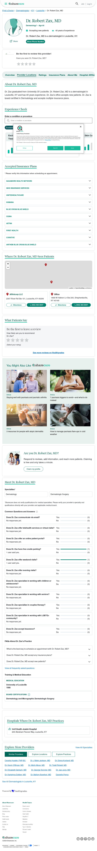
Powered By (6, 791)
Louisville (40, 10)
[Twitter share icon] (89, 839)
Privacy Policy (48, 139)
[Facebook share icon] (78, 839)
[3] (26, 63)
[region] (48, 138)
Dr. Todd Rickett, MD (58, 765)
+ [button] (8, 263)
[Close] (80, 126)
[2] (22, 63)
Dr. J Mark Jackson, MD (40, 760)
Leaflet (71, 288)
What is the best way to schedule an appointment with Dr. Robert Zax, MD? (38, 648)
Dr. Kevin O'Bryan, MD (14, 765)
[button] (36, 511)
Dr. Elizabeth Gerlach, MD (15, 770)
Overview (10, 74)
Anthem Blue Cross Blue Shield (21, 244)
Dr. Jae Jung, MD (63, 770)
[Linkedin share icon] (85, 839)
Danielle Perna (62, 774)
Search (77, 3)
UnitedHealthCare (15, 195)
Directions (17, 305)
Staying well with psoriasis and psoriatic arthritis (27, 397)
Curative (10, 237)
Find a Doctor (8, 10)
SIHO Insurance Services (17, 188)
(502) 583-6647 (37, 305)
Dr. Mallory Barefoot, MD (41, 774)
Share (15, 41)
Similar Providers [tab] (16, 754)
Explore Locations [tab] (39, 754)
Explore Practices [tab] (63, 754)
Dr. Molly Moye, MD (36, 765)
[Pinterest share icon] (93, 839)
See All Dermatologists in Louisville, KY (19, 781)
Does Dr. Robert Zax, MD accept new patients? (26, 661)
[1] (18, 63)
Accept (72, 148)
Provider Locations (26, 74)
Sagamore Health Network (19, 181)
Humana (10, 202)
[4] (30, 63)
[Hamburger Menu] (6, 4)
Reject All (55, 148)
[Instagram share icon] (82, 839)
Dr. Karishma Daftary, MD (15, 774)
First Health (12, 230)
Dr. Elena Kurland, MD (64, 760)
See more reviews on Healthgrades (48, 352)
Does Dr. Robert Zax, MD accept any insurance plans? (29, 655)
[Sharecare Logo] (16, 3)
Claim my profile (33, 469)
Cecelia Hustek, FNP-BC (15, 760)
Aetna (9, 223)
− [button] (8, 267)
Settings (24, 148)
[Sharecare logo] (28, 837)
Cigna (9, 216)
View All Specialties (83, 747)
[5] (34, 63)
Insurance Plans (57, 74)
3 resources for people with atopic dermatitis (25, 431)
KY (32, 10)
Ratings (42, 74)
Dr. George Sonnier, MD (41, 770)
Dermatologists (22, 10)
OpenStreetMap (79, 288)
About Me (72, 74)
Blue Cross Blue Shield (17, 209)
